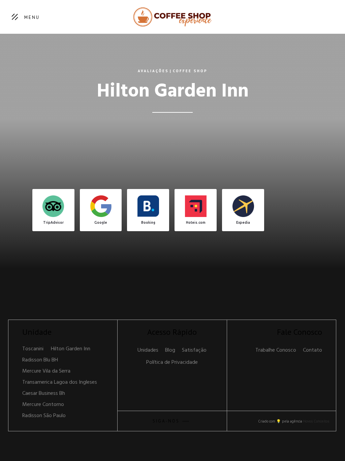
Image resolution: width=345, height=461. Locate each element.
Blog (170, 350)
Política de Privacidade (172, 362)
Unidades (147, 350)
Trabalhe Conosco (275, 350)
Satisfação (194, 350)
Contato (312, 350)
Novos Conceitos (316, 421)
